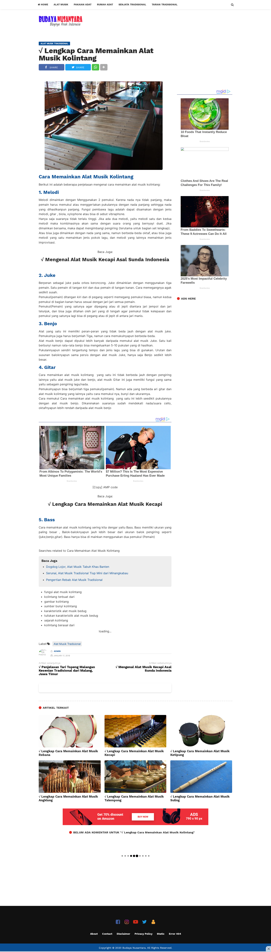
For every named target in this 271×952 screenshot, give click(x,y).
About (94, 933)
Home (44, 4)
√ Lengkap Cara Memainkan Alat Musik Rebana (68, 753)
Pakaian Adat (82, 4)
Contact (107, 933)
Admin (57, 651)
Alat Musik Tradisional (67, 643)
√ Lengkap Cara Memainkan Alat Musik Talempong (134, 798)
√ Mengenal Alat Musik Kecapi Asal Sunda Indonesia (105, 259)
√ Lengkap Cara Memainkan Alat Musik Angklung (68, 798)
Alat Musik (61, 4)
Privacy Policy (143, 933)
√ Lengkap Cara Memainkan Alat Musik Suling (200, 798)
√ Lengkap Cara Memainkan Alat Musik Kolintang (96, 54)
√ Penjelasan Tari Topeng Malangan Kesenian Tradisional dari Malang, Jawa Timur (67, 670)
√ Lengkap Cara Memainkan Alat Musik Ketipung (200, 753)
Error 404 (175, 933)
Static (160, 933)
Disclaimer (123, 933)
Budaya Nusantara (134, 947)
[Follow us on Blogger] (153, 922)
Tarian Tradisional (165, 4)
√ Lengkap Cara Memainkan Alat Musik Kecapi (105, 504)
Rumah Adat (105, 4)
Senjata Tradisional (132, 4)
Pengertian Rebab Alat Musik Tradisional (74, 580)
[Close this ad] (268, 948)
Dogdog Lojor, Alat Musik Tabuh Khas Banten (77, 567)
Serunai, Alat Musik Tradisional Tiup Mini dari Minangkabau (87, 573)
